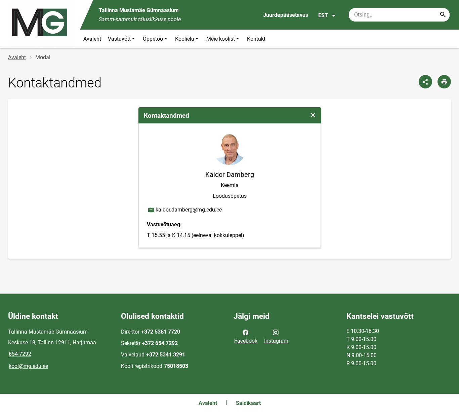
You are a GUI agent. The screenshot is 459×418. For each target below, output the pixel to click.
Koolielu (184, 39)
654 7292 (20, 354)
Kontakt (256, 39)
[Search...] (443, 15)
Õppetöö (153, 39)
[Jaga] (425, 81)
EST (323, 15)
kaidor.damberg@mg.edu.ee (184, 209)
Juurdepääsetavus (285, 15)
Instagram (276, 341)
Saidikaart (248, 403)
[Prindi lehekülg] (444, 81)
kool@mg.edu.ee (28, 366)
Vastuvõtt (119, 39)
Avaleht (92, 39)
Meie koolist (220, 39)
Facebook (245, 341)
